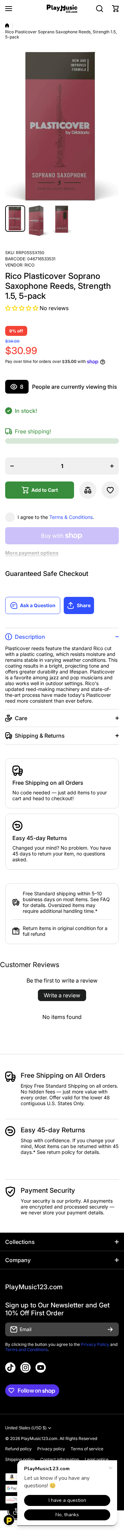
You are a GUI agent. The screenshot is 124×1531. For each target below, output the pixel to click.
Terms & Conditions (71, 517)
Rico (29, 265)
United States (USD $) (25, 1428)
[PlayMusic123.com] (62, 8)
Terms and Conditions (26, 1349)
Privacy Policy (95, 1344)
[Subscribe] (110, 1329)
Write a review (62, 995)
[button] (115, 8)
